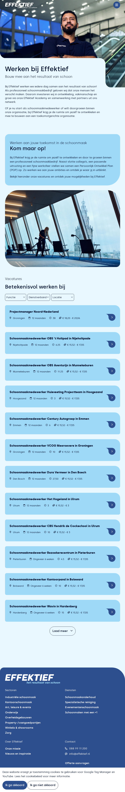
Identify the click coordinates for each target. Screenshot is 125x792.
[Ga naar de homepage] (21, 5)
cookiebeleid (34, 776)
